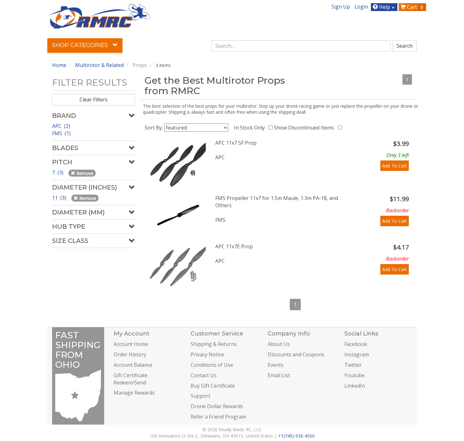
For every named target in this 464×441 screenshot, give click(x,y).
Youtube (354, 375)
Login (361, 6)
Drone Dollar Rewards (217, 406)
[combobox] (301, 45)
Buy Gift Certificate (213, 385)
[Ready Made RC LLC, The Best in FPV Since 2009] (98, 15)
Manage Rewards (134, 392)
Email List (279, 375)
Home (59, 65)
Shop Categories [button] (81, 45)
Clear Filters (94, 99)
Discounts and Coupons (296, 354)
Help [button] (386, 6)
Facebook (355, 344)
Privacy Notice (207, 354)
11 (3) (60, 197)
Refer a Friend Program (218, 416)
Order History (130, 354)
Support (200, 395)
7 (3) (58, 172)
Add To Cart (394, 166)
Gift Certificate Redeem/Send (130, 379)
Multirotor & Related (99, 65)
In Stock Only (250, 127)
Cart (414, 6)
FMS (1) (61, 133)
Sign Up (340, 6)
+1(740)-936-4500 (296, 436)
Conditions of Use (212, 364)
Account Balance (133, 364)
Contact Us (204, 375)
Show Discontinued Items (305, 127)
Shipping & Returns (214, 344)
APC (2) (61, 126)
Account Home (131, 344)
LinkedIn (354, 385)
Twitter (353, 364)
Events (275, 364)
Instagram (356, 354)
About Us (279, 344)
